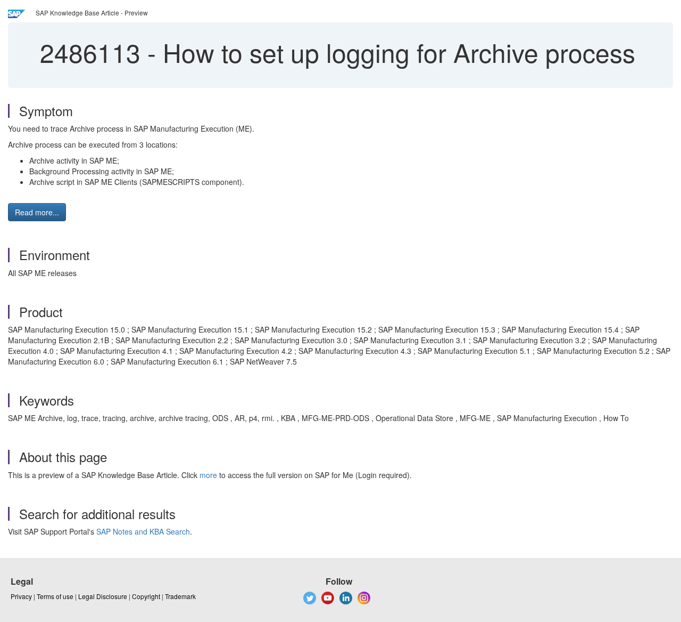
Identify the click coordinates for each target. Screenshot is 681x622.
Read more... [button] (37, 212)
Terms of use (55, 596)
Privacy (21, 596)
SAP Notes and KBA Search (143, 531)
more (208, 475)
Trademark (180, 596)
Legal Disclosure (102, 596)
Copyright (146, 596)
